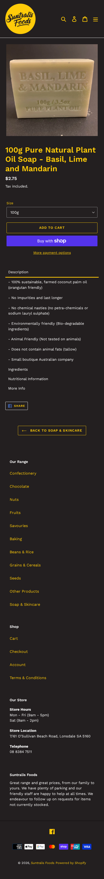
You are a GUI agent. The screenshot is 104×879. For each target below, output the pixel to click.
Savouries (19, 525)
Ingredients (18, 369)
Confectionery (23, 473)
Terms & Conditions (28, 677)
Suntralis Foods (42, 863)
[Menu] (95, 18)
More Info (16, 388)
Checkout (19, 651)
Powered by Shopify (71, 863)
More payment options (52, 253)
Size (10, 203)
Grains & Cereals (25, 565)
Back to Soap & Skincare (55, 430)
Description (18, 272)
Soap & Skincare (25, 604)
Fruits (15, 512)
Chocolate (19, 486)
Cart (14, 638)
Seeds (15, 578)
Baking (16, 539)
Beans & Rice (22, 552)
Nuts (14, 499)
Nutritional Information (28, 379)
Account (18, 664)
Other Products (24, 591)
